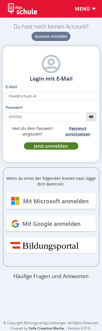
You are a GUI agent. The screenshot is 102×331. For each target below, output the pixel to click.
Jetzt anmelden (51, 146)
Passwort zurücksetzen (77, 131)
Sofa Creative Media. (47, 328)
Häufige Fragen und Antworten (51, 276)
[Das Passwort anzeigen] (91, 116)
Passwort (14, 107)
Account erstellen (51, 36)
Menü (83, 8)
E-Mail (11, 86)
